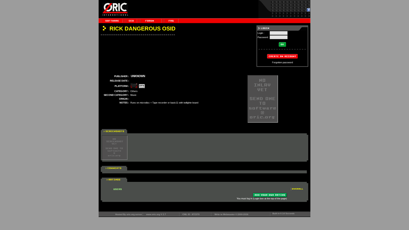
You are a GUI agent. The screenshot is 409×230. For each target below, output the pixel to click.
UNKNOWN (138, 76)
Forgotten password (282, 62)
